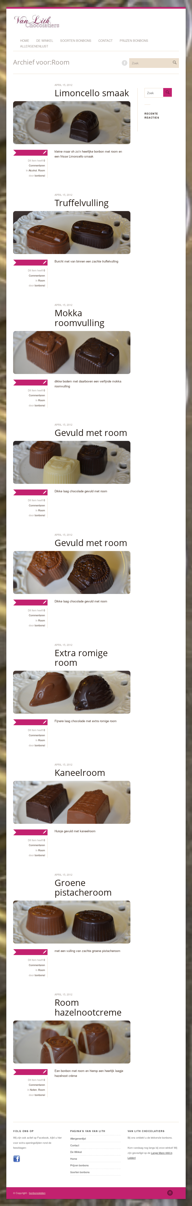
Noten (33, 1089)
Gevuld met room (91, 432)
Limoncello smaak (92, 93)
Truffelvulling (82, 203)
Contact (105, 40)
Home (24, 40)
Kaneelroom (80, 772)
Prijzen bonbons (134, 40)
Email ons (170, 1193)
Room (41, 170)
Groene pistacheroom (83, 887)
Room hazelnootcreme (88, 1007)
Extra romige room (81, 658)
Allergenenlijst (34, 46)
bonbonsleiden (37, 1193)
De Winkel (44, 40)
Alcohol (33, 170)
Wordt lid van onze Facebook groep (124, 63)
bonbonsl (40, 175)
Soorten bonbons (75, 40)
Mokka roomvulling (79, 318)
